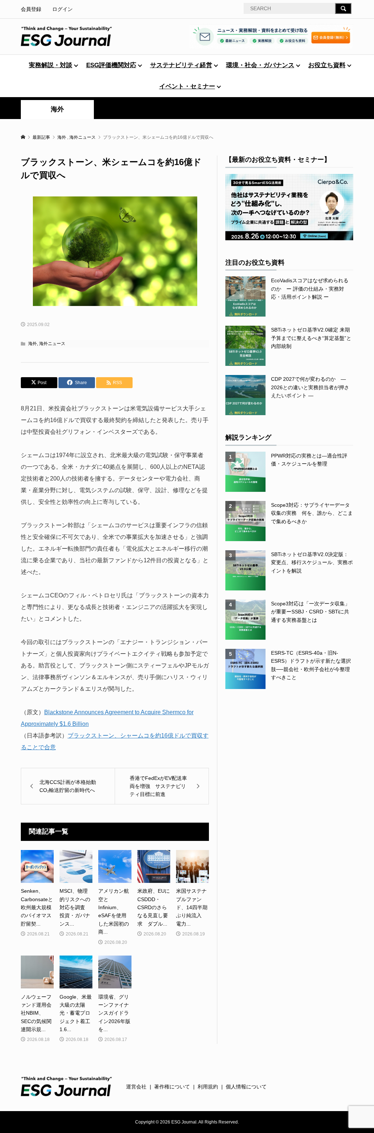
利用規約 (208, 1087)
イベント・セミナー (187, 86)
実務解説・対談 (50, 65)
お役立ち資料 (327, 65)
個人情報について (246, 1087)
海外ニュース (52, 343)
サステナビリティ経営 (181, 65)
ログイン (62, 9)
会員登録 (31, 9)
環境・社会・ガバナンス (260, 65)
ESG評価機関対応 (111, 65)
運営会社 (136, 1087)
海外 (57, 109)
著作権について (172, 1087)
